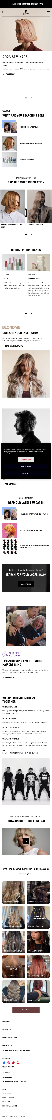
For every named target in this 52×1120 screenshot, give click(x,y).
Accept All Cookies (26, 466)
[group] (26, 55)
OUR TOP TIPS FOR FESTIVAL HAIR (31, 530)
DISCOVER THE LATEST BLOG (29, 127)
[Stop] (26, 98)
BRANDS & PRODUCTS (27, 159)
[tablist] (26, 234)
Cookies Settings (26, 459)
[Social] (4, 1062)
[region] (26, 461)
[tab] (31, 97)
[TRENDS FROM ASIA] (39, 210)
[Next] (51, 210)
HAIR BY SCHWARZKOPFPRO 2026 (31, 143)
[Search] (2, 12)
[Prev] (1, 210)
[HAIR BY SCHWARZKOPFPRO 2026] (12, 210)
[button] (26, 1021)
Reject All (25, 473)
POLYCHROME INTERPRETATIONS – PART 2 (34, 514)
